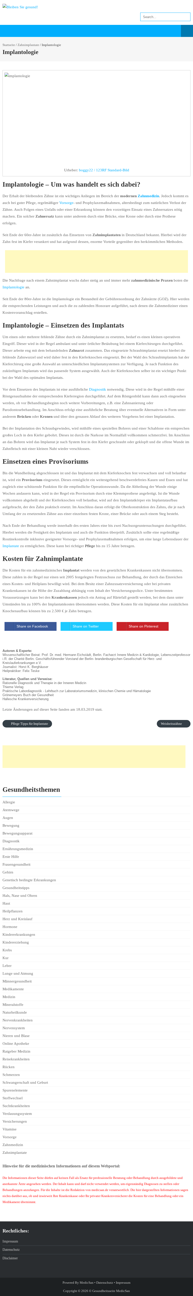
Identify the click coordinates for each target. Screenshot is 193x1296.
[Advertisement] (96, 261)
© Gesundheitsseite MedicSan (109, 1291)
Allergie (9, 802)
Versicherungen (15, 1121)
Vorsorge (66, 203)
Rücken (9, 1067)
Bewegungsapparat (17, 833)
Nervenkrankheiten (18, 1020)
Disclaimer (10, 1258)
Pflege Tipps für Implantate (29, 723)
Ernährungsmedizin (18, 849)
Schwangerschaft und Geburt (25, 1082)
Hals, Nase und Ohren (20, 896)
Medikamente (13, 989)
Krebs (7, 950)
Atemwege (11, 810)
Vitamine (10, 1129)
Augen (8, 818)
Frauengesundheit (16, 864)
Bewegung (11, 825)
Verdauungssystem (17, 1114)
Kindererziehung (16, 942)
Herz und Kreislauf (17, 919)
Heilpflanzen (13, 911)
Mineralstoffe (13, 1005)
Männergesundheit (17, 981)
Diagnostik (97, 389)
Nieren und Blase (16, 1036)
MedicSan (86, 1282)
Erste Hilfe (11, 857)
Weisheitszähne (172, 723)
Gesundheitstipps (16, 888)
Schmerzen (11, 1075)
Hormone (10, 927)
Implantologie (13, 287)
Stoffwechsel (13, 1098)
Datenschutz (11, 1250)
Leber (7, 966)
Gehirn (8, 872)
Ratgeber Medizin (16, 1051)
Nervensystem (14, 1028)
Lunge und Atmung (18, 973)
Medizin (9, 997)
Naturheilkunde (15, 1012)
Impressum (10, 1241)
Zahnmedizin (148, 196)
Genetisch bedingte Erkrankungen (29, 880)
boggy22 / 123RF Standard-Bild (104, 170)
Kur (6, 958)
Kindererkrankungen (19, 934)
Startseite (9, 45)
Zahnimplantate (28, 45)
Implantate (11, 546)
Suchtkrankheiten (16, 1106)
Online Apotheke (16, 1044)
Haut (6, 903)
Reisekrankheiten (16, 1059)
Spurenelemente (15, 1090)
